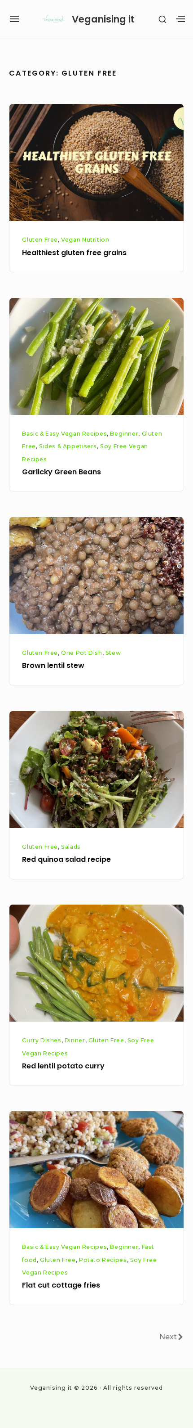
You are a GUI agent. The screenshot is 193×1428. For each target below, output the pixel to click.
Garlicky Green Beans (61, 472)
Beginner (124, 433)
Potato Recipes (103, 1260)
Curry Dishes (41, 1040)
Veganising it (103, 19)
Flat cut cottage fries (61, 1285)
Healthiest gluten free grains (74, 253)
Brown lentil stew (53, 665)
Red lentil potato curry (63, 1066)
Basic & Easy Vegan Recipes (64, 433)
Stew (113, 652)
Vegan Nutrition (85, 239)
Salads (71, 846)
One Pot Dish (81, 652)
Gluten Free (40, 239)
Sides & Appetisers (68, 446)
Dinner (75, 1040)
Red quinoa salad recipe (66, 859)
